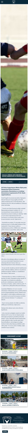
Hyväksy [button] (5, 431)
